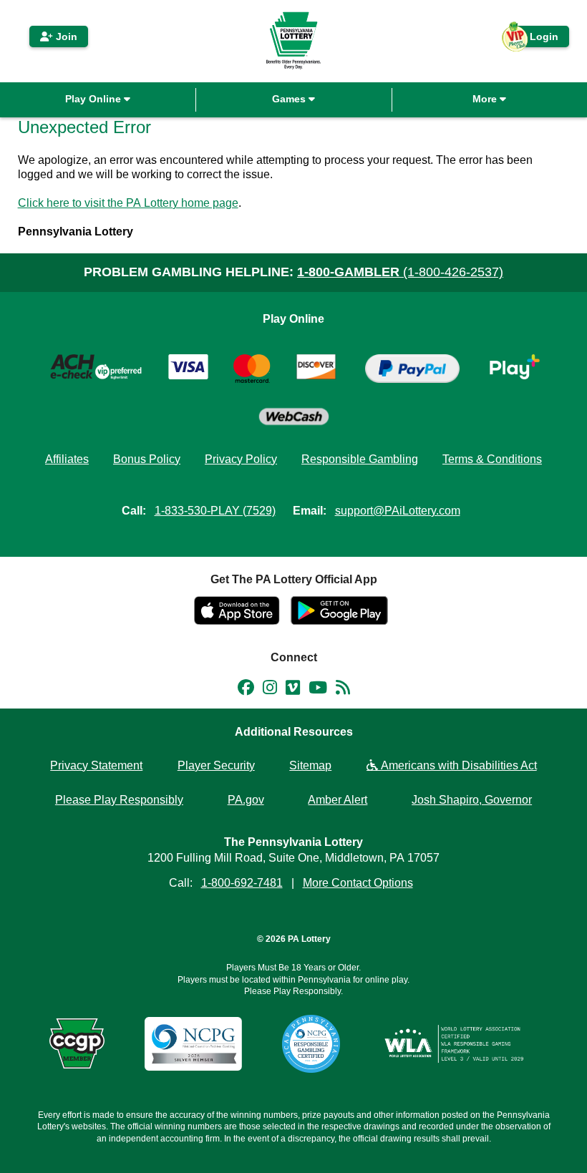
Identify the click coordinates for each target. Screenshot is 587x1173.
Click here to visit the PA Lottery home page (128, 203)
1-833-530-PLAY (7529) (215, 511)
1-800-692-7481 (242, 883)
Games (290, 98)
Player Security (216, 765)
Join (65, 36)
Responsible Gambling (359, 459)
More (486, 98)
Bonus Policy (146, 459)
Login (536, 39)
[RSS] (343, 690)
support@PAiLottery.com (397, 511)
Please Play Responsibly (119, 800)
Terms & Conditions (492, 459)
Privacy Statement (96, 765)
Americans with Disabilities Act (457, 765)
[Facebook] (246, 690)
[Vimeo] (293, 690)
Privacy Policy (241, 459)
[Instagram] (270, 690)
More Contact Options (358, 883)
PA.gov (246, 800)
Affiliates (67, 459)
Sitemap (310, 765)
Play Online (94, 98)
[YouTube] (318, 690)
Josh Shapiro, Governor (472, 800)
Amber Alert (337, 800)
